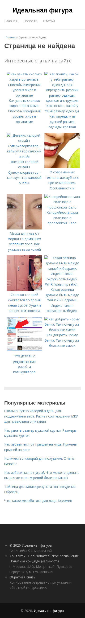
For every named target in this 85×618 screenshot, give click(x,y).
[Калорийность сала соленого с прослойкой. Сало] (62, 207)
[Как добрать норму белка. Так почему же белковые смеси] (62, 329)
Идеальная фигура (42, 9)
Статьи (49, 21)
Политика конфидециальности (34, 561)
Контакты (17, 556)
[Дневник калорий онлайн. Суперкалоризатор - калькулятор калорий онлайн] (24, 156)
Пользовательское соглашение (53, 556)
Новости (30, 21)
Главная (10, 21)
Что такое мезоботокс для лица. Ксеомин (38, 500)
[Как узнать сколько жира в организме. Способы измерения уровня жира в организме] (24, 95)
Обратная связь (22, 577)
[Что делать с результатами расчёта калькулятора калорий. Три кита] (24, 350)
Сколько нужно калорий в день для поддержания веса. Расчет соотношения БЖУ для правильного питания (41, 416)
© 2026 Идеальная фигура (30, 545)
